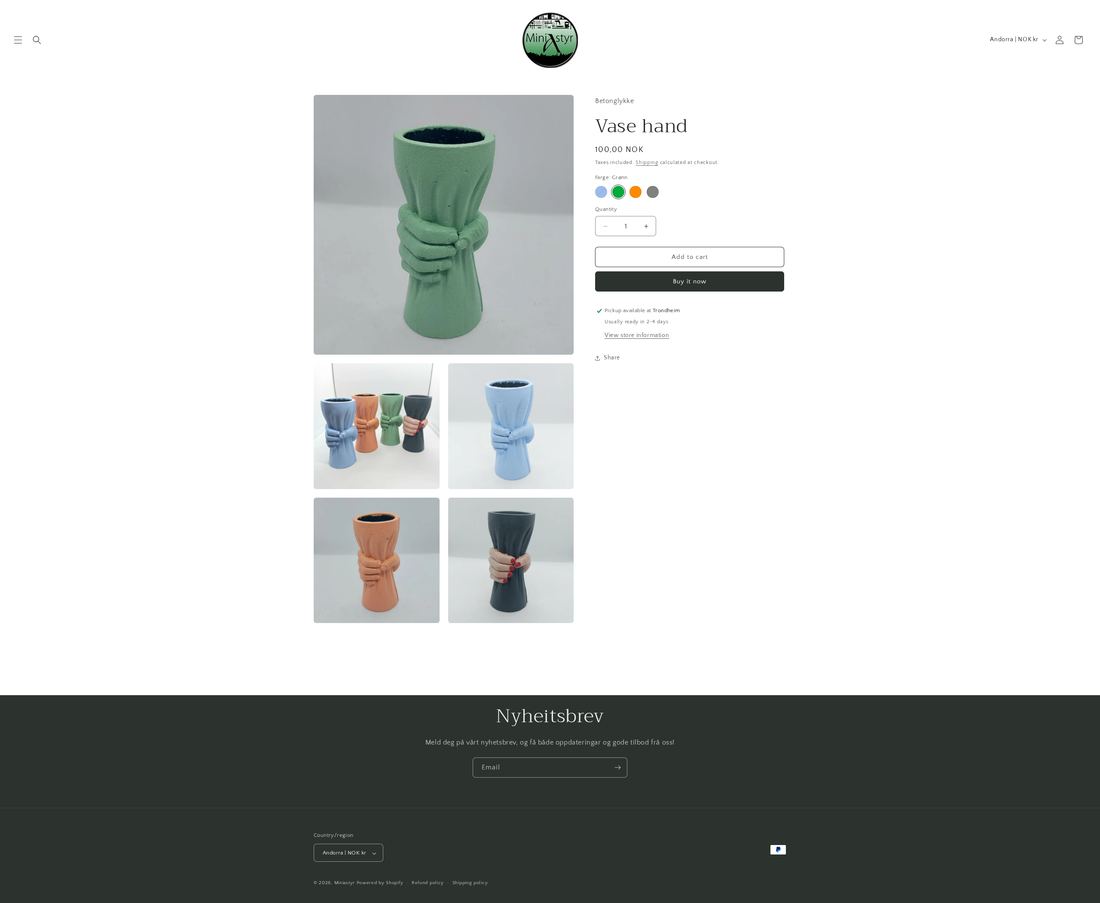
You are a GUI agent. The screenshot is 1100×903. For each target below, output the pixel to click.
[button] (18, 39)
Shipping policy (470, 882)
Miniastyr (344, 883)
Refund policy (428, 882)
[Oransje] (635, 192)
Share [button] (612, 357)
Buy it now (689, 281)
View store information (637, 335)
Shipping (647, 162)
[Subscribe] (617, 767)
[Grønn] (618, 192)
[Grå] (653, 192)
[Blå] (601, 192)
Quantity (606, 209)
